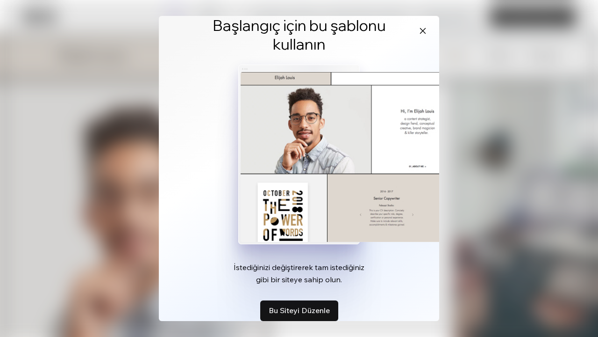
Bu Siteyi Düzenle (299, 310)
